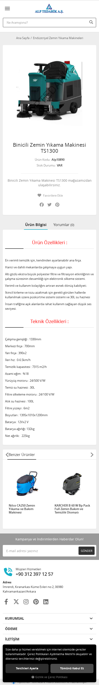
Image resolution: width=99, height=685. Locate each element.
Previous (7, 454)
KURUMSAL (14, 618)
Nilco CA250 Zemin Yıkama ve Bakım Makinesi (22, 509)
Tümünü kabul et (72, 668)
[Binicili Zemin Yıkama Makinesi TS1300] (49, 92)
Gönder (86, 551)
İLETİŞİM (12, 639)
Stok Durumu (46, 165)
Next (91, 454)
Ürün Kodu (42, 160)
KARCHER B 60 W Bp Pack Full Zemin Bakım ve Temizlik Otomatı (72, 509)
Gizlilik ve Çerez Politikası (51, 677)
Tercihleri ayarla (27, 668)
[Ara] (91, 22)
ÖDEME (11, 628)
